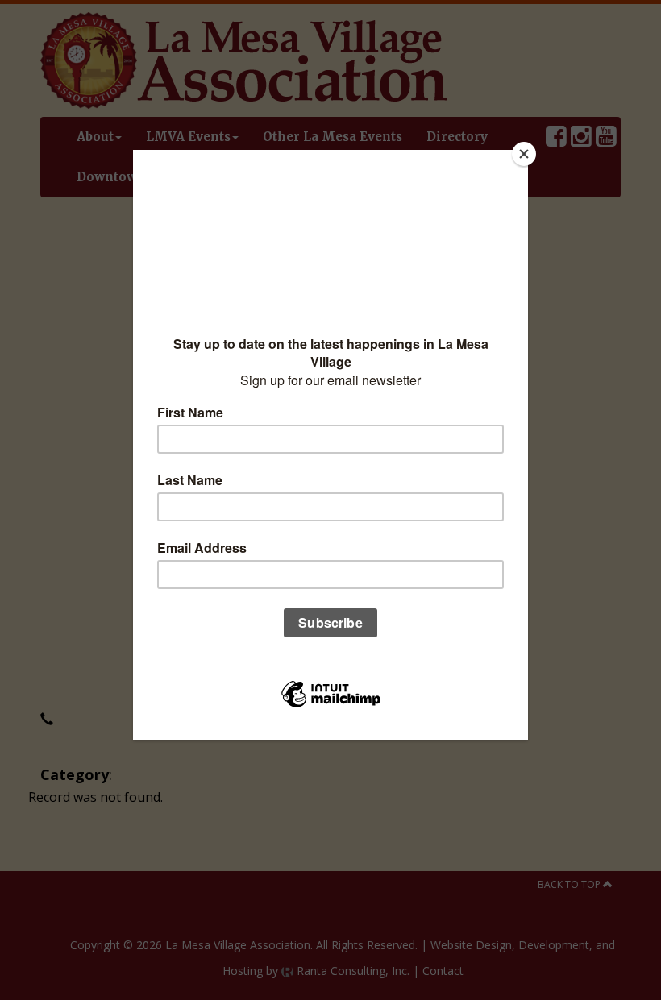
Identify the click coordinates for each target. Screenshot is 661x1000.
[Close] (524, 154)
